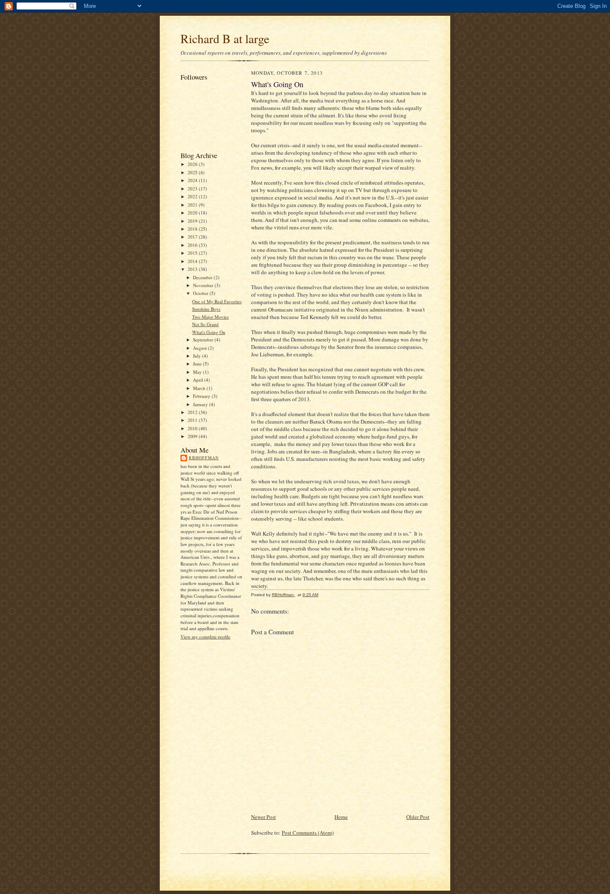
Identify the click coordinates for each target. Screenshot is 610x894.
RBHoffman (204, 457)
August (200, 348)
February (202, 396)
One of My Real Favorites (217, 301)
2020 (193, 212)
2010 (193, 428)
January (201, 404)
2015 (193, 253)
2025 (193, 172)
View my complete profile (205, 636)
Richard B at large (225, 38)
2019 (193, 221)
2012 (193, 412)
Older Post (417, 817)
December (203, 277)
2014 (193, 261)
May (198, 372)
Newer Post (263, 817)
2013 (193, 269)
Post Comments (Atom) (308, 832)
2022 (193, 196)
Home (341, 817)
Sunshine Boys (206, 309)
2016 (193, 245)
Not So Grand (205, 324)
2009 (193, 436)
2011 (193, 420)
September (204, 339)
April (198, 380)
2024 (193, 180)
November (204, 285)
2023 (193, 188)
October (201, 293)
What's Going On (208, 332)
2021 (193, 205)
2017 (193, 237)
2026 (193, 164)
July (197, 356)
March (200, 388)
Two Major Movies (210, 317)
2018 (193, 229)
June (198, 364)
